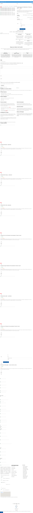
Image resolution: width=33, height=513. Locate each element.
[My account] (17, 3)
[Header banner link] (16, 0)
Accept (1, 512)
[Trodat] (16, 421)
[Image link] (4, 465)
